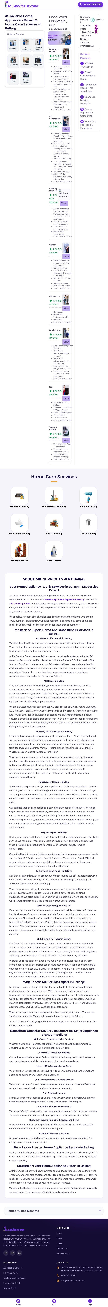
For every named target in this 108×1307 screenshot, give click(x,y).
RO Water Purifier (11, 1273)
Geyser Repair (9, 1288)
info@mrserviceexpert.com (73, 1280)
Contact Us (62, 1248)
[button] (18, 1302)
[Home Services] (21, 4)
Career (60, 1243)
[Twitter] (12, 1253)
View (66, 62)
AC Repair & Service (12, 1268)
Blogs (59, 1238)
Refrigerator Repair (11, 1283)
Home (59, 1233)
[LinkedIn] (19, 1253)
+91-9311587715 (92, 4)
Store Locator (63, 1253)
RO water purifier (20, 603)
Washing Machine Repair (14, 1278)
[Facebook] (5, 1253)
